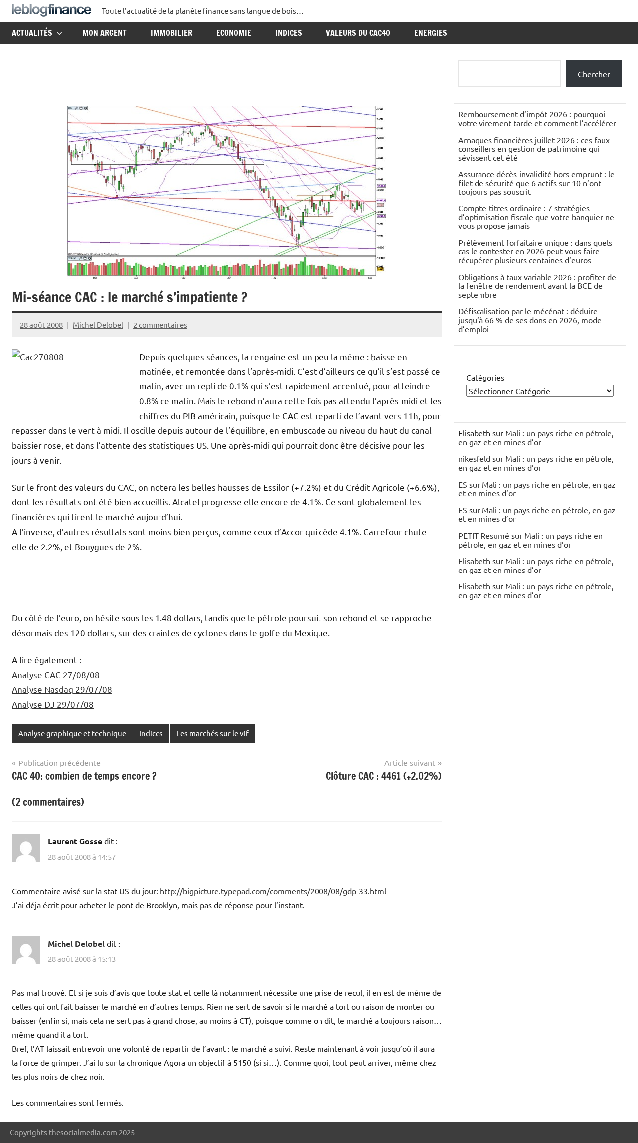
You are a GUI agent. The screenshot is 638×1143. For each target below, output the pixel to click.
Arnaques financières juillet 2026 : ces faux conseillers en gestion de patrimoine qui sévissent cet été (534, 148)
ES (462, 484)
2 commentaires (160, 324)
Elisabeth (474, 561)
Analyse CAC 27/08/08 (56, 674)
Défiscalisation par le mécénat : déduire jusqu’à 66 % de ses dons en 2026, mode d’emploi (530, 319)
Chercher (594, 74)
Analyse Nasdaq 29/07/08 (62, 689)
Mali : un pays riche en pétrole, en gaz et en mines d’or (536, 437)
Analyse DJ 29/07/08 (53, 704)
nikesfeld (474, 458)
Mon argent (104, 32)
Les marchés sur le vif (212, 733)
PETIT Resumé (483, 535)
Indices (288, 32)
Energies (430, 32)
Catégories (485, 377)
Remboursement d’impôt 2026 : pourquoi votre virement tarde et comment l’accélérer (537, 118)
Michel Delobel (98, 324)
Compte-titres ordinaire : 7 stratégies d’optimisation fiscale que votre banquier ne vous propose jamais (536, 216)
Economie (233, 32)
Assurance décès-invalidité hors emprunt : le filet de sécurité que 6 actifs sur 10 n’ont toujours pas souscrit (536, 182)
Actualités (32, 32)
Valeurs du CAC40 (358, 32)
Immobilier (171, 32)
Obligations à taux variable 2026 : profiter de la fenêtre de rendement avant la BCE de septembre (537, 285)
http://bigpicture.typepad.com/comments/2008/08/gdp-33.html (273, 891)
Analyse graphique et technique (72, 733)
